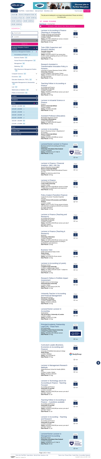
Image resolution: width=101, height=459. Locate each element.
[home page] (18, 6)
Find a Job (14, 11)
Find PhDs (21, 11)
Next (49, 452)
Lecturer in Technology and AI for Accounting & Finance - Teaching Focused (53, 383)
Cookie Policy (75, 455)
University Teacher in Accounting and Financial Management (53, 295)
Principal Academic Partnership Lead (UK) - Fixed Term (53, 325)
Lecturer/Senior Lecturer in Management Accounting (51, 435)
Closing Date (51, 24)
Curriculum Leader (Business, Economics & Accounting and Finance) (52, 347)
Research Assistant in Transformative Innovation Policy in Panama (54, 66)
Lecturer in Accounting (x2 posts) (53, 263)
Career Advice (30, 11)
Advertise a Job (48, 11)
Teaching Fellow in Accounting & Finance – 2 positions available (53, 401)
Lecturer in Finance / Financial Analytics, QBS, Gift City (52, 164)
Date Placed (42, 24)
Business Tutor (46, 250)
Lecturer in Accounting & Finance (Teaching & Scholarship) (53, 31)
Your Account (78, 11)
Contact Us (23, 457)
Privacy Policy (68, 455)
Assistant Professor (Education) (53, 116)
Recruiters (87, 11)
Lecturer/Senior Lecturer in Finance (54, 144)
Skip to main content (6, 1)
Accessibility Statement (84, 455)
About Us (18, 457)
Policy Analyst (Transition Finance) (54, 195)
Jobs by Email (39, 11)
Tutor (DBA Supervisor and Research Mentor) (51, 48)
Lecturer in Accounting (49, 129)
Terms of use (61, 455)
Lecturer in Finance (48, 180)
